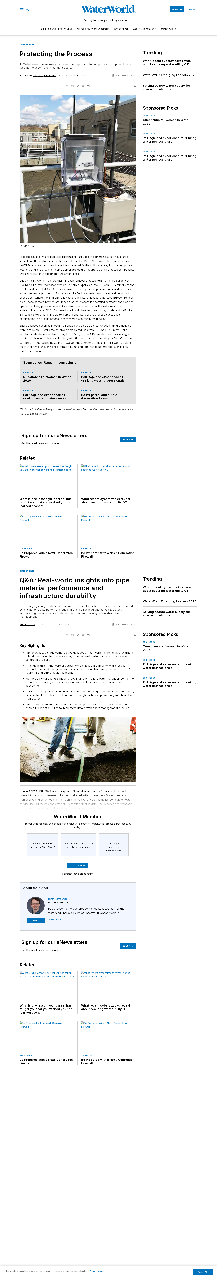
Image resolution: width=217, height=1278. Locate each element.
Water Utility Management (93, 29)
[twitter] (77, 86)
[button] (22, 9)
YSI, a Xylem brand (44, 75)
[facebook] (67, 86)
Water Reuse (121, 29)
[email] (88, 86)
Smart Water (168, 29)
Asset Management (144, 29)
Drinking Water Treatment (57, 29)
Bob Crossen (27, 624)
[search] (27, 9)
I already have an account (77, 873)
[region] (108, 1272)
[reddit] (82, 86)
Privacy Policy (96, 1271)
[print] (134, 86)
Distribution (27, 44)
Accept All (202, 1272)
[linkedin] (72, 86)
